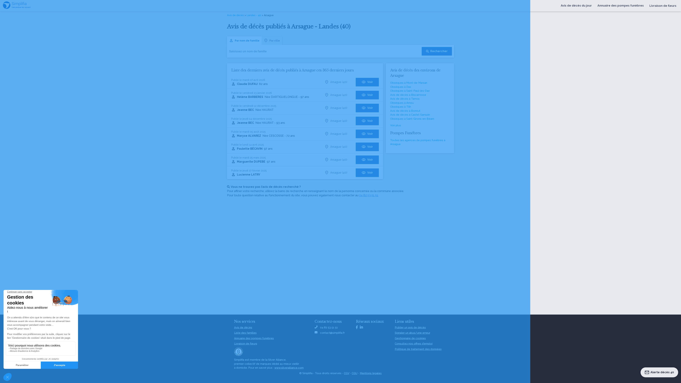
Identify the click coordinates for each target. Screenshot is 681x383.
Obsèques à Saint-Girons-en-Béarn (412, 118)
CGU (354, 373)
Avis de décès (235, 15)
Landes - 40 (254, 15)
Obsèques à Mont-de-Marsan (408, 82)
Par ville (274, 40)
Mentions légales (371, 373)
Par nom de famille (247, 40)
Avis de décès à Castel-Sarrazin (410, 114)
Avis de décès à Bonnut (405, 110)
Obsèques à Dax (400, 86)
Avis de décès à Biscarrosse (408, 94)
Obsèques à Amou (402, 102)
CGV (346, 373)
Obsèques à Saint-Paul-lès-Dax (410, 90)
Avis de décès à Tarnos (405, 98)
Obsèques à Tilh (400, 106)
